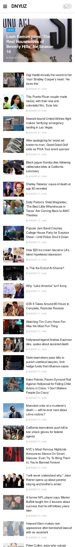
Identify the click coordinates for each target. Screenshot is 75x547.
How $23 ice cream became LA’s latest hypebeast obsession (47, 252)
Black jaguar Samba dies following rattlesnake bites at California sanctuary (48, 166)
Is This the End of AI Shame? (45, 268)
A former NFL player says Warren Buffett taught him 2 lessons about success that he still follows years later (48, 503)
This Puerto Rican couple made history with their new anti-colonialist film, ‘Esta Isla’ (46, 100)
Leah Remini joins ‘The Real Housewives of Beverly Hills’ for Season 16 (29, 43)
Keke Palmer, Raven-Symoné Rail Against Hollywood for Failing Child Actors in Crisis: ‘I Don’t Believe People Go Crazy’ (48, 386)
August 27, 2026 (17, 57)
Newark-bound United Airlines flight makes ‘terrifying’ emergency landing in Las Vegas (48, 122)
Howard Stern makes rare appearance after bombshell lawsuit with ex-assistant (49, 527)
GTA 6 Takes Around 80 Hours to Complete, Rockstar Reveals (47, 305)
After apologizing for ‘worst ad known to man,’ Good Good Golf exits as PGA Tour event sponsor (47, 144)
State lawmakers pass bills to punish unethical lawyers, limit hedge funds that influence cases (47, 361)
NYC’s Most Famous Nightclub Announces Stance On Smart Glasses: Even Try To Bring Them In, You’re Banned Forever (48, 455)
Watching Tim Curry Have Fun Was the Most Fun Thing (45, 323)
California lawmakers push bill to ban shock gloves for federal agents (47, 431)
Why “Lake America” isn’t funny (46, 285)
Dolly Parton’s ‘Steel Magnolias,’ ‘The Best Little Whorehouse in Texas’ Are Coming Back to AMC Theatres (47, 208)
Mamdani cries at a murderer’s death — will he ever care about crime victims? (46, 409)
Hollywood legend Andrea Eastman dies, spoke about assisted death (49, 341)
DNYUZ (19, 6)
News (11, 30)
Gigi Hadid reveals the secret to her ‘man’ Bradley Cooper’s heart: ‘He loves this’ (49, 79)
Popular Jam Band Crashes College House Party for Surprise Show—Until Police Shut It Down (47, 232)
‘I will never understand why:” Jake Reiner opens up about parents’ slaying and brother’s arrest (48, 479)
